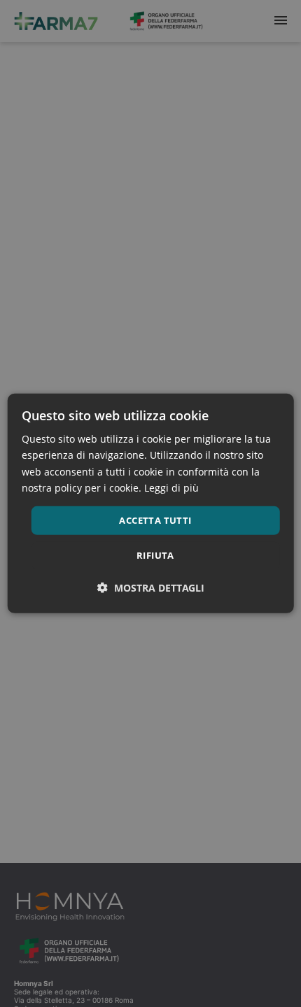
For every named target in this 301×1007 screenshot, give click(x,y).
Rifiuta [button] (155, 555)
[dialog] (151, 503)
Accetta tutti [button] (155, 520)
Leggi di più (171, 487)
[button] (150, 588)
